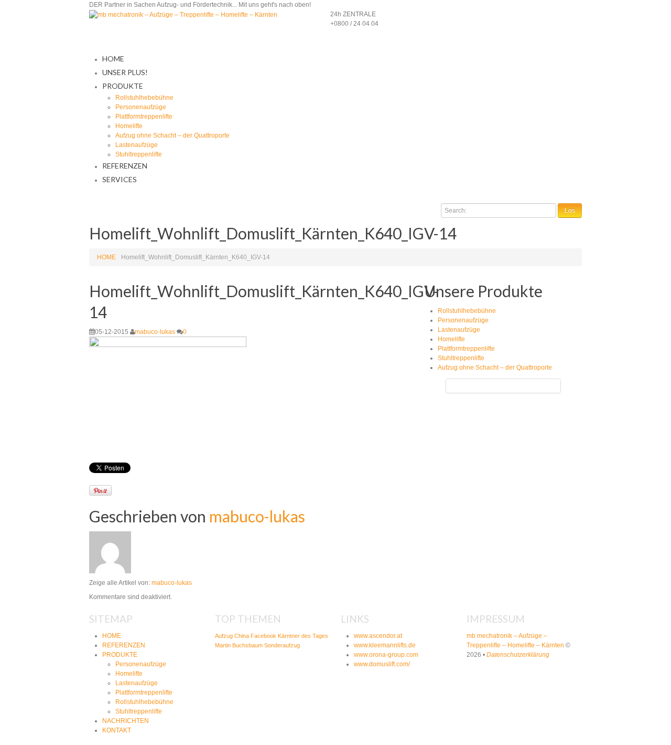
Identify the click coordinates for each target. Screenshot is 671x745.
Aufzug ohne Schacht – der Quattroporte (172, 135)
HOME (113, 58)
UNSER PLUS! (125, 72)
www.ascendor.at (378, 635)
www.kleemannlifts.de (385, 645)
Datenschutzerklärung (517, 654)
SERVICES (119, 179)
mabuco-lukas (155, 331)
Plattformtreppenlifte (143, 116)
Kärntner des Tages (303, 636)
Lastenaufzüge (136, 145)
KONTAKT (116, 730)
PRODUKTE (122, 85)
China (241, 636)
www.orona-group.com (386, 654)
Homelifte (129, 126)
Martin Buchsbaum (239, 645)
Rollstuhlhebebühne (144, 97)
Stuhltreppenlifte (138, 154)
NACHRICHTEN (125, 721)
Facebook (263, 636)
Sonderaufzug (282, 645)
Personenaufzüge (140, 107)
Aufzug (224, 636)
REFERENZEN (124, 165)
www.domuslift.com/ (382, 664)
